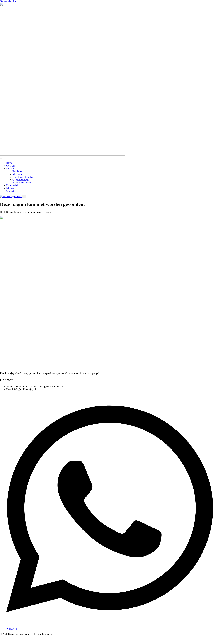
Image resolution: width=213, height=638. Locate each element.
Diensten (10, 168)
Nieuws (10, 188)
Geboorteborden (20, 179)
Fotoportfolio (12, 185)
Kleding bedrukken (21, 182)
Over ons (10, 165)
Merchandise (18, 174)
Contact (10, 191)
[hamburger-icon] (1, 158)
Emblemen (17, 171)
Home (9, 163)
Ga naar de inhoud (9, 1)
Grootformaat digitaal (23, 177)
